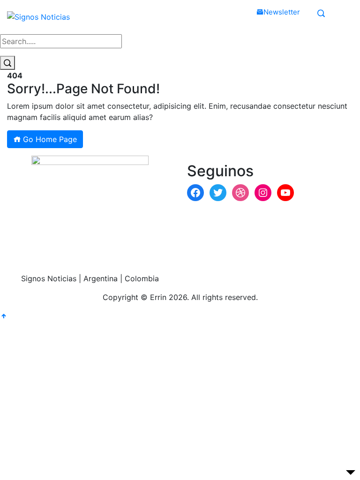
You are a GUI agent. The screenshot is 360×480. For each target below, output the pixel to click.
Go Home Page (49, 139)
